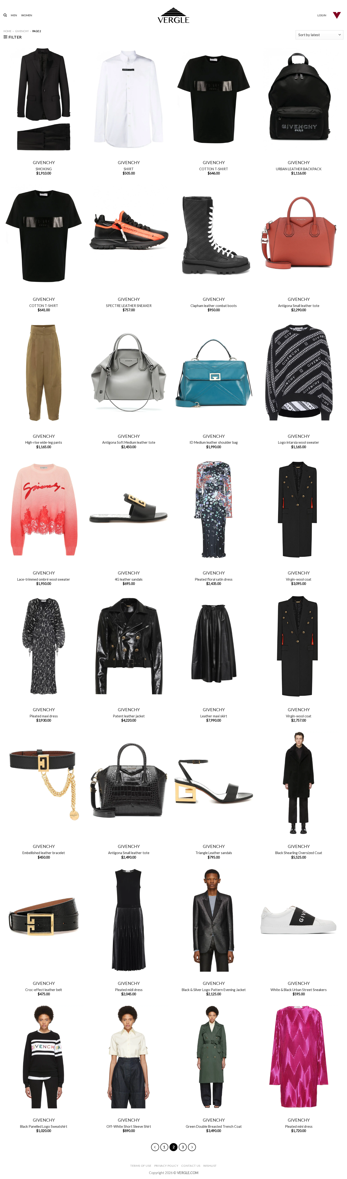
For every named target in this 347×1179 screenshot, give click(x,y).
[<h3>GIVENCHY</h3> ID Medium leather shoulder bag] (214, 373)
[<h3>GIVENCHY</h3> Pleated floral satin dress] (214, 509)
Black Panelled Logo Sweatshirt (43, 1126)
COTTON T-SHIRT (213, 169)
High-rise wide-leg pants (43, 442)
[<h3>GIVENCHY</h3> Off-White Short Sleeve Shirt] (129, 1056)
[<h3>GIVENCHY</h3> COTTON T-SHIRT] (214, 99)
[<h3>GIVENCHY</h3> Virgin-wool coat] (298, 509)
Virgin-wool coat (298, 579)
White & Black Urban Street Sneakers (299, 990)
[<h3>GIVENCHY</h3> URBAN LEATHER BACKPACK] (298, 99)
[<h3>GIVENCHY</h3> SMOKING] (44, 99)
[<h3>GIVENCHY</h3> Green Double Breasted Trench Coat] (214, 1056)
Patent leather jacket (129, 716)
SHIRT (129, 169)
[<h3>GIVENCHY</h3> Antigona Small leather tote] (298, 236)
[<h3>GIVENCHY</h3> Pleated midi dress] (129, 920)
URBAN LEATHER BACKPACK (299, 169)
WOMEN (26, 15)
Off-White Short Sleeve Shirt (128, 1126)
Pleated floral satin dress (214, 579)
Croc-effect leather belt (43, 990)
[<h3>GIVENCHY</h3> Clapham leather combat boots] (214, 236)
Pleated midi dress (129, 990)
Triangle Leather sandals (213, 853)
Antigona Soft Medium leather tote (128, 442)
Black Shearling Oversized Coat (298, 853)
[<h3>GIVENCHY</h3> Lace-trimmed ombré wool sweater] (44, 509)
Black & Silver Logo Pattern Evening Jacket (214, 990)
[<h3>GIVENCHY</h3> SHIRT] (129, 99)
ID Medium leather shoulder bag (214, 442)
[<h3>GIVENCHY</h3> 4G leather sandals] (129, 509)
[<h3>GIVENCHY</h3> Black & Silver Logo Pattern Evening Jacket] (214, 920)
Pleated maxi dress (44, 716)
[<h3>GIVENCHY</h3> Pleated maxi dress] (44, 646)
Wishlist (210, 1165)
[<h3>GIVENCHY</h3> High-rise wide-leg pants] (44, 373)
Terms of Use (140, 1165)
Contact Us (190, 1165)
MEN (14, 15)
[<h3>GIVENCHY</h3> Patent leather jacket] (129, 646)
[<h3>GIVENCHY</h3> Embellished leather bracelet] (44, 783)
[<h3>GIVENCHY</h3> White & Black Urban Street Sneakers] (298, 920)
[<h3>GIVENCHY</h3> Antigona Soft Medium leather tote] (129, 373)
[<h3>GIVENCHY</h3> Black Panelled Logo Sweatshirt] (44, 1056)
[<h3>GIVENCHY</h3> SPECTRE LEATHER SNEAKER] (129, 236)
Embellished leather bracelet (43, 853)
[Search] (5, 15)
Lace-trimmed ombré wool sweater (43, 579)
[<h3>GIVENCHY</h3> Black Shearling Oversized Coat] (298, 783)
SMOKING (44, 169)
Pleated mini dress (299, 1126)
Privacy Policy (166, 1165)
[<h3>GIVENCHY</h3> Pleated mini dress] (298, 1056)
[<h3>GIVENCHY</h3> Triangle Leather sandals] (214, 783)
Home (7, 31)
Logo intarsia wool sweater (298, 442)
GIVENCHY (22, 31)
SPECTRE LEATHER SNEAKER (129, 306)
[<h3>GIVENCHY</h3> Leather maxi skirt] (214, 646)
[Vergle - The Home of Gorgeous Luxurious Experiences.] (173, 15)
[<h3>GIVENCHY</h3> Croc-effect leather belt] (44, 920)
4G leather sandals (129, 579)
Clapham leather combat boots (213, 306)
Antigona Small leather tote (298, 306)
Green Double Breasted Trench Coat (214, 1126)
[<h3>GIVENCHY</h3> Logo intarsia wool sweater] (298, 373)
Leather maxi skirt (213, 716)
